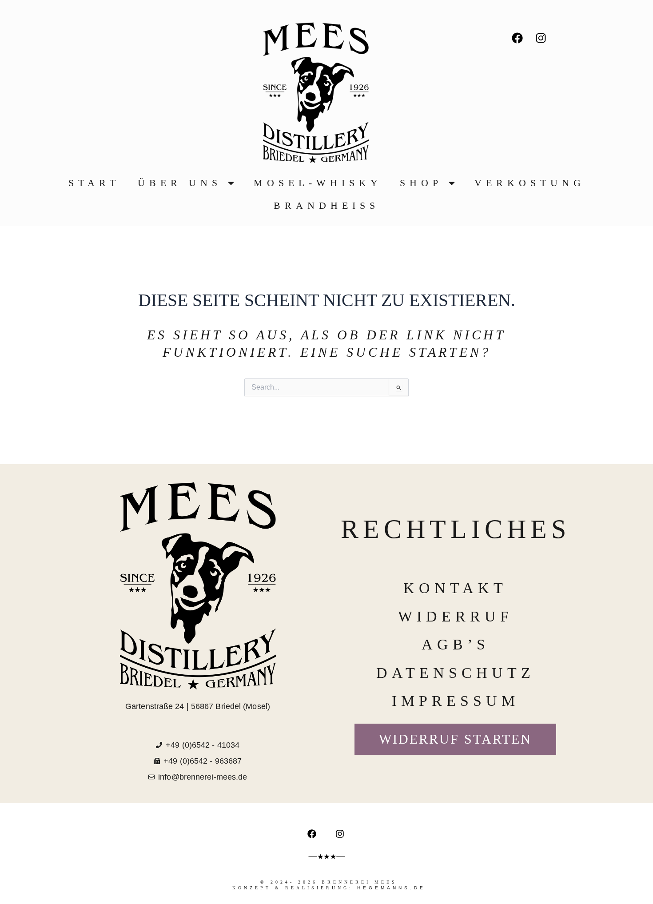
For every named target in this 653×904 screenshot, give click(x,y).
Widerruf (455, 616)
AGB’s (456, 644)
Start (94, 182)
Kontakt (455, 588)
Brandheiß (326, 205)
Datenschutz (455, 673)
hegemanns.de (391, 887)
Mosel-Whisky (318, 182)
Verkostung (529, 182)
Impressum (455, 701)
